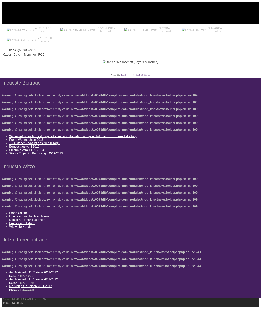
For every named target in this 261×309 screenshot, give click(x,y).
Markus (13, 276)
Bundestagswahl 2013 (24, 146)
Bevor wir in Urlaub (22, 223)
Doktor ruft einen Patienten (27, 219)
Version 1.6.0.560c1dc (141, 75)
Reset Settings (13, 302)
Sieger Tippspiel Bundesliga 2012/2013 (36, 153)
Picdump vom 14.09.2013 (26, 150)
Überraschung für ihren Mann (29, 216)
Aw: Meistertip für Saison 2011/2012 (33, 272)
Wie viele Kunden (21, 226)
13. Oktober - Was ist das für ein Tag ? (34, 143)
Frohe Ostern (18, 213)
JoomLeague (126, 75)
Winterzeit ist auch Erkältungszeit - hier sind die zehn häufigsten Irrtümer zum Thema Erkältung (73, 136)
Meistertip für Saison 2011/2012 (30, 286)
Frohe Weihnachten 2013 (26, 139)
